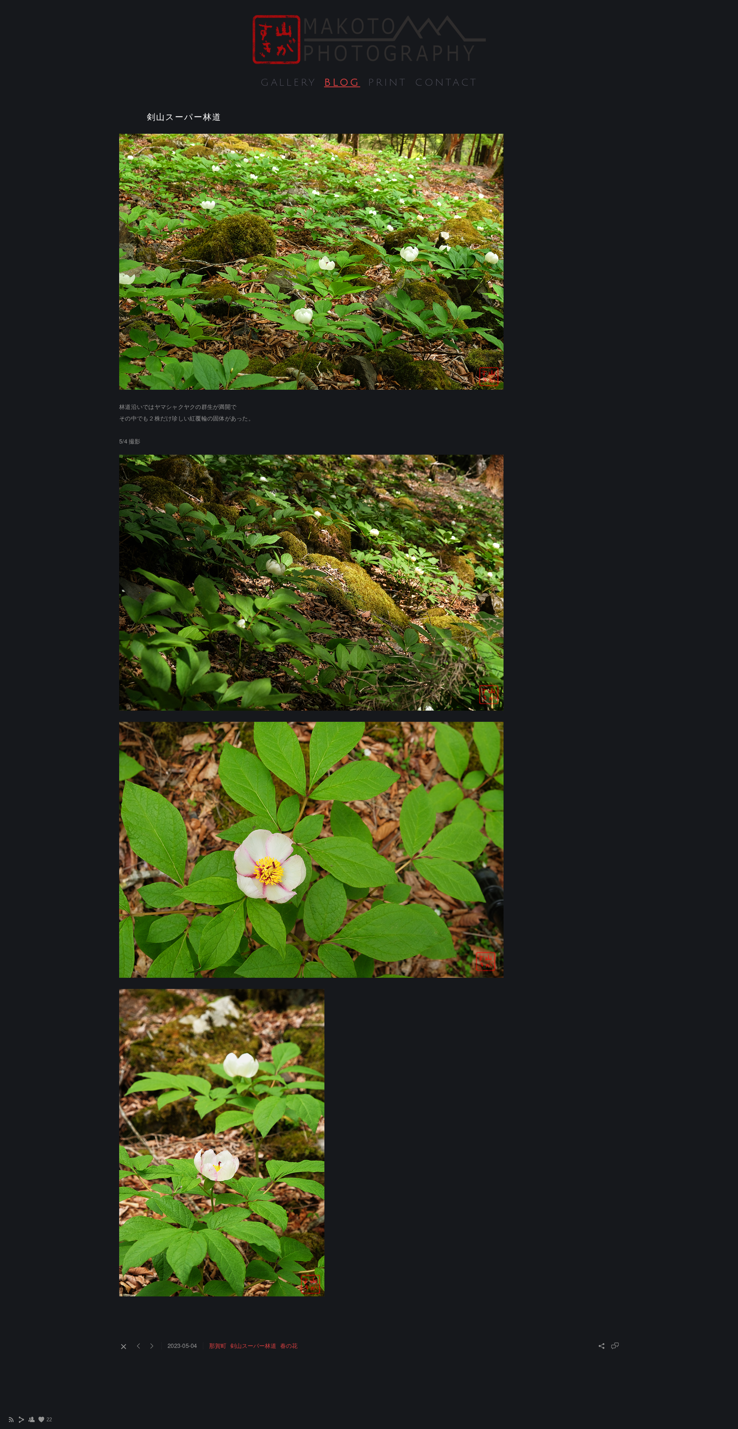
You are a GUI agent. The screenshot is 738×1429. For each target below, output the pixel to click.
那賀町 (217, 1345)
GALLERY (288, 82)
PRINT (387, 82)
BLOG (342, 82)
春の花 (289, 1345)
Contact (446, 82)
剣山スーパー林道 (253, 1345)
